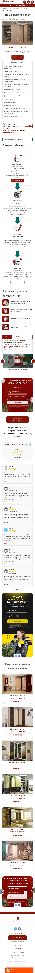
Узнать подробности (29, 126)
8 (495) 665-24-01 (18, 171)
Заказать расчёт (18, 57)
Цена (5, 336)
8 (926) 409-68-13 (18, 173)
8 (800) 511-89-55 (18, 168)
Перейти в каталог (17, 282)
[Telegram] (16, 655)
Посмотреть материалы (17, 419)
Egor (10, 507)
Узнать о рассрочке (17, 248)
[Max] (19, 655)
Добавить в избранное (17, 952)
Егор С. (11, 528)
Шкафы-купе (14, 9)
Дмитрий (11, 569)
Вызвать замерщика (17, 214)
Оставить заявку (17, 180)
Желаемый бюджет (19, 396)
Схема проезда (17, 948)
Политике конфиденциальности (18, 406)
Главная (5, 9)
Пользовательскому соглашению (13, 407)
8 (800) (17, 933)
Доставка (17, 336)
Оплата (26, 336)
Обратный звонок (17, 937)
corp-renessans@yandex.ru (17, 941)
